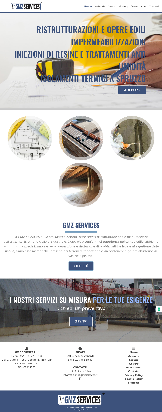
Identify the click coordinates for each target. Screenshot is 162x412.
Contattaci (81, 321)
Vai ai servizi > (132, 90)
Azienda (100, 6)
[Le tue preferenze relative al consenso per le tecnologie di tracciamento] (159, 309)
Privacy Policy (134, 375)
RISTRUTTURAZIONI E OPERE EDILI (91, 29)
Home (88, 6)
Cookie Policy (134, 378)
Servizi (112, 6)
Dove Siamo (138, 6)
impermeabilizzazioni (108, 42)
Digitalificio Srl (91, 407)
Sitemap (133, 382)
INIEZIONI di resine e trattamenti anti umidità (80, 60)
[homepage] (81, 404)
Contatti (154, 6)
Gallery (123, 6)
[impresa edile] (30, 161)
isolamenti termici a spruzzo (93, 78)
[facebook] (80, 378)
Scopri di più (81, 266)
